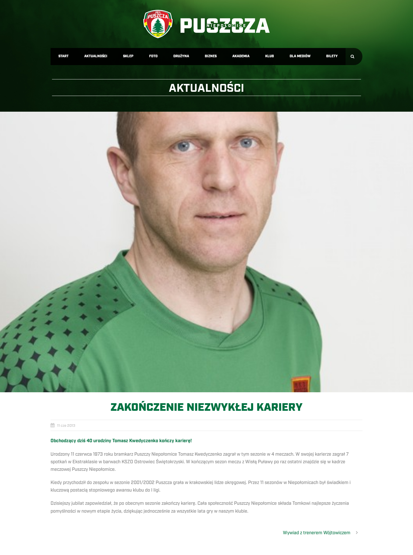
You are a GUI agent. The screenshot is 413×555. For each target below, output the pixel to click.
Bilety (332, 56)
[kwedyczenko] (206, 252)
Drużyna (181, 56)
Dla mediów (300, 56)
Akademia (240, 56)
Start (63, 56)
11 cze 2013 (66, 425)
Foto (153, 56)
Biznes (211, 56)
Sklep (128, 56)
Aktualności (95, 56)
